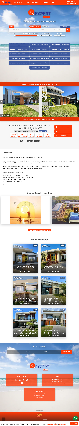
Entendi (74, 423)
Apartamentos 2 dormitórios (39, 44)
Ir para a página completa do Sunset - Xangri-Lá (39, 230)
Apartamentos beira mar (39, 49)
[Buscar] (68, 30)
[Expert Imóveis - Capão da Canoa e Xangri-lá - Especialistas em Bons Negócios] (39, 13)
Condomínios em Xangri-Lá (60, 58)
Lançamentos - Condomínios (39, 63)
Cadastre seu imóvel (39, 393)
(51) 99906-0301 (71, 3)
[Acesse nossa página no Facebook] (16, 380)
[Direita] (77, 102)
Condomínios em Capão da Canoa (39, 58)
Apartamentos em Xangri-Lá (39, 54)
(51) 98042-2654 (71, 1)
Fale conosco (39, 397)
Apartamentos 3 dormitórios (60, 44)
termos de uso (62, 424)
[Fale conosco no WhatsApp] (20, 380)
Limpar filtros (65, 26)
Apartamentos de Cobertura (18, 54)
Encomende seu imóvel (39, 395)
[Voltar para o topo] (3, 419)
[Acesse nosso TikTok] (27, 380)
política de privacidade (52, 424)
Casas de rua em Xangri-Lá (18, 58)
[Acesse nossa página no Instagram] (23, 380)
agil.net (45, 419)
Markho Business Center (60, 63)
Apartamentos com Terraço (60, 49)
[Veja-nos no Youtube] (22, 383)
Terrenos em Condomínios (39, 67)
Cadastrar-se (66, 351)
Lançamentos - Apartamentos (19, 63)
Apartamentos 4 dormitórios (18, 49)
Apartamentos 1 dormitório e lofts (19, 44)
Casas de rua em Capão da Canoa (60, 54)
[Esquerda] (1, 102)
